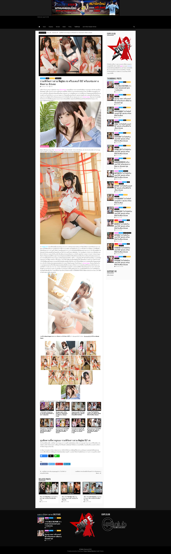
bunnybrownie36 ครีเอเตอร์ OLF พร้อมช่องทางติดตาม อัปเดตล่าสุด (78, 430)
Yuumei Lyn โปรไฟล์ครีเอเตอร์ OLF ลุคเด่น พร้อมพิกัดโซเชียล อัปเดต (62, 430)
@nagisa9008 (87, 336)
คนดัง (47, 78)
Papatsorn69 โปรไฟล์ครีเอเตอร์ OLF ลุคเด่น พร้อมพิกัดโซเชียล (78, 413)
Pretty (70, 26)
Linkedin (67, 464)
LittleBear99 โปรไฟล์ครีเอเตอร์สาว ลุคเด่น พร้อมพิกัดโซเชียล (122, 200)
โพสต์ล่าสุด (77, 26)
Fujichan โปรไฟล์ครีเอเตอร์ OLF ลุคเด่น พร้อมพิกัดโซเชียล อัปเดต (122, 262)
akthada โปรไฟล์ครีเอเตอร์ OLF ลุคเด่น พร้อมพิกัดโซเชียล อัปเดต (122, 237)
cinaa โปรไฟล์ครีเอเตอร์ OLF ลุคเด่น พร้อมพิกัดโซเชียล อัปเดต (94, 413)
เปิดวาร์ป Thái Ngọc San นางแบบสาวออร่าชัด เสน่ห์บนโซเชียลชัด (70, 498)
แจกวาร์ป (52, 78)
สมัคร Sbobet (110, 275)
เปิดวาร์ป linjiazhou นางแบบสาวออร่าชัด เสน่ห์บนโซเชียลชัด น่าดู (48, 498)
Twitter (52, 464)
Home (44, 26)
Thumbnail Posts (114, 78)
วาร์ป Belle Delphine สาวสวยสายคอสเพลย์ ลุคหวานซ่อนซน (47, 413)
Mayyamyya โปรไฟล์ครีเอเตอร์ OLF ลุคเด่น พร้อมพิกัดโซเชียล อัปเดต (94, 430)
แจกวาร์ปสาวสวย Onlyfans (49, 514)
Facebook (44, 464)
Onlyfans (51, 26)
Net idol (58, 26)
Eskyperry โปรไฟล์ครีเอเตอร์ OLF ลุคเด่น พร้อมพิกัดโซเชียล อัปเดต (46, 430)
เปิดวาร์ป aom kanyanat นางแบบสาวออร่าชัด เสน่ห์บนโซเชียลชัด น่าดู (92, 498)
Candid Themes (100, 551)
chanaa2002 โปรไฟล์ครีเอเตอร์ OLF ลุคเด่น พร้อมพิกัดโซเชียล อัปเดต (123, 213)
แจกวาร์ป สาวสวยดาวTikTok (89, 26)
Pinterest (59, 464)
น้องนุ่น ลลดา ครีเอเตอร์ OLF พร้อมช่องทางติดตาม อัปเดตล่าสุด (62, 414)
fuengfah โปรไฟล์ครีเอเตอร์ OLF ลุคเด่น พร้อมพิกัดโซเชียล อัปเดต (122, 250)
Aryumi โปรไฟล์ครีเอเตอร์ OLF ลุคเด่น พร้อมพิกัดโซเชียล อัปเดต (123, 188)
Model (64, 26)
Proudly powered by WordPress (75, 551)
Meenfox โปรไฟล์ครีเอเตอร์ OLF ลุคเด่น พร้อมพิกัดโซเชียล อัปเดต (122, 226)
